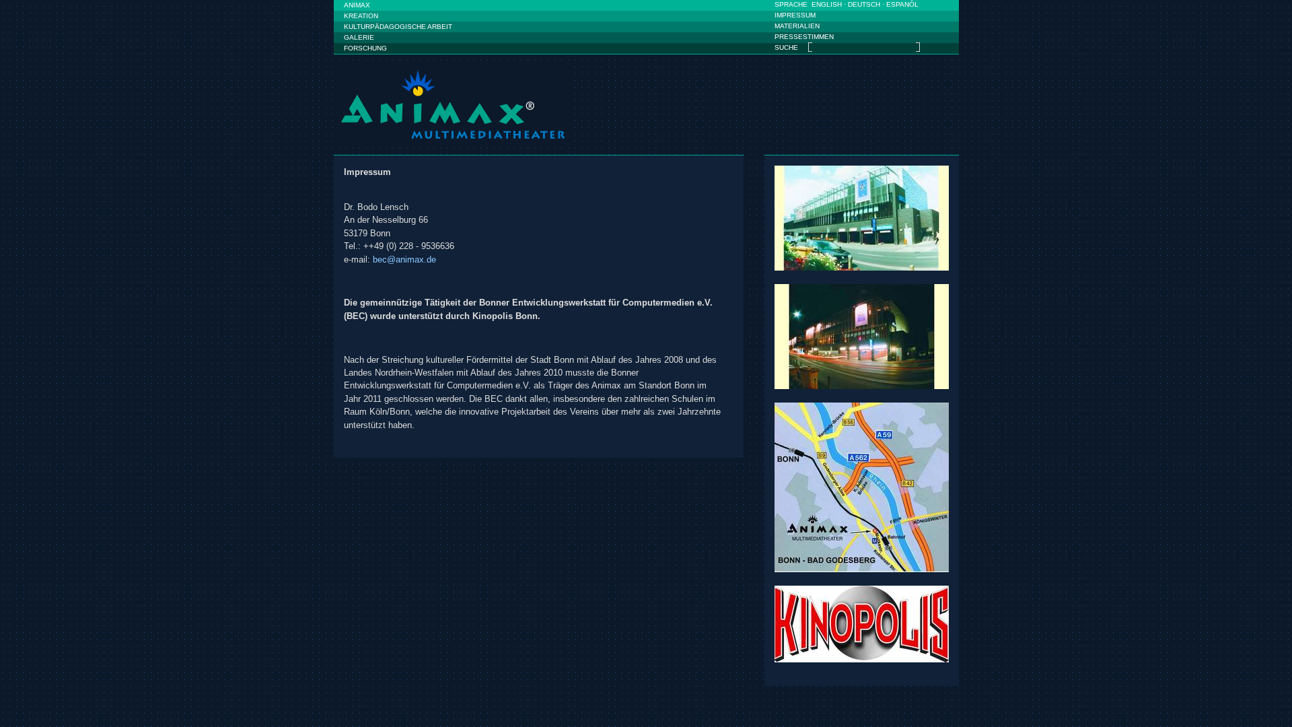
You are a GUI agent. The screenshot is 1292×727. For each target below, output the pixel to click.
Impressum (795, 15)
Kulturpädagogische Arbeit (398, 26)
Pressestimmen (804, 36)
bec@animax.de (404, 259)
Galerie (359, 37)
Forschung (365, 48)
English (827, 4)
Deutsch (864, 4)
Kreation (361, 16)
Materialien (797, 26)
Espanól (902, 4)
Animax (357, 5)
